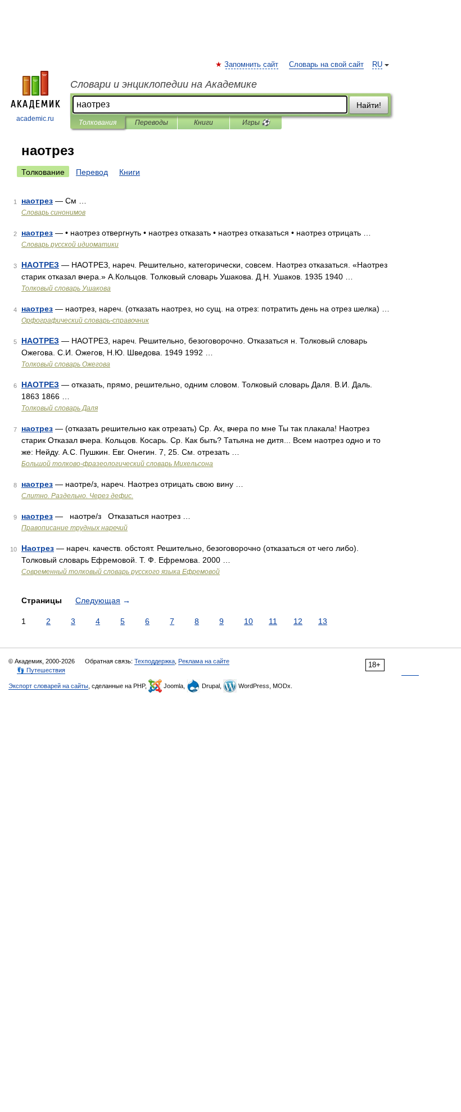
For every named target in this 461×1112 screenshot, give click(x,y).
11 (273, 621)
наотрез (37, 200)
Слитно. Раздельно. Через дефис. (77, 496)
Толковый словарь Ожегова (65, 364)
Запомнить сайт (251, 65)
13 (322, 621)
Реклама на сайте (203, 661)
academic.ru (35, 119)
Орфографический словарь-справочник (85, 320)
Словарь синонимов (53, 212)
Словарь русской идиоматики (70, 244)
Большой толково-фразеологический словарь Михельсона (117, 464)
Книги (203, 122)
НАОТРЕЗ (40, 264)
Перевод (92, 172)
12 (297, 621)
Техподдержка (154, 661)
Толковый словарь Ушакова (66, 288)
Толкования (97, 122)
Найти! (368, 105)
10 (248, 621)
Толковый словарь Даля (59, 408)
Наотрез (37, 548)
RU (377, 65)
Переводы (151, 122)
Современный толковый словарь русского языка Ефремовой (120, 572)
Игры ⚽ (256, 122)
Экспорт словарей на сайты (48, 685)
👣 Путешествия (41, 670)
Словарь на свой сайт (326, 65)
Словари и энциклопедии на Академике (163, 84)
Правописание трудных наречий (74, 528)
